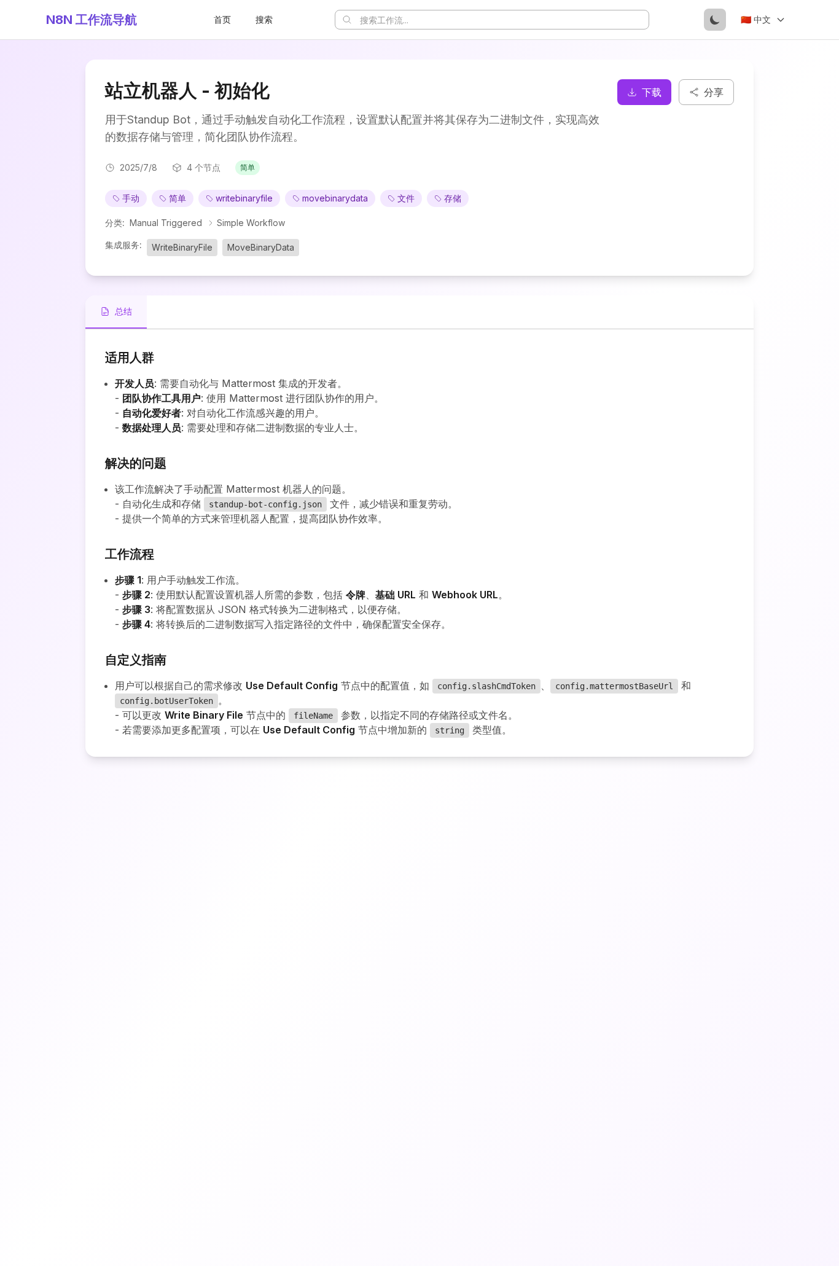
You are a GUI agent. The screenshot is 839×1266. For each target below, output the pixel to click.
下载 (651, 92)
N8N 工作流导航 (91, 19)
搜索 (264, 19)
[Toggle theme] (715, 20)
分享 (714, 92)
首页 (222, 19)
